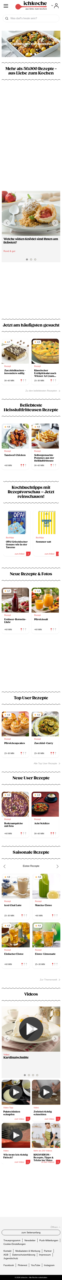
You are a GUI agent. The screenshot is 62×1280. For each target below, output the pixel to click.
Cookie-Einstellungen (14, 1244)
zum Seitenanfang (31, 1232)
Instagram (49, 1265)
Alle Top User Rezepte (45, 763)
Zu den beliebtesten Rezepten (41, 390)
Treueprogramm (12, 1240)
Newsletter (30, 1240)
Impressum (45, 1254)
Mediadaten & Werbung (27, 1251)
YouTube (35, 1265)
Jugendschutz (10, 1258)
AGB (5, 1254)
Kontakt (7, 1251)
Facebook (8, 1265)
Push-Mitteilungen (48, 1240)
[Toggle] (55, 5)
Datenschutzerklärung (23, 1254)
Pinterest (22, 1265)
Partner (48, 1251)
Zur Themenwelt (48, 979)
